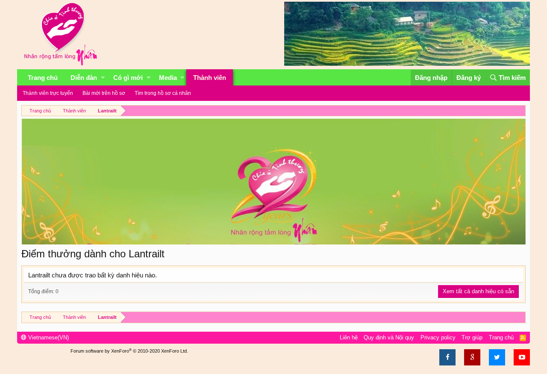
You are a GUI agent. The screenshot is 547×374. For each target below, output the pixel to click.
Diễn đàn (84, 77)
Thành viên (209, 77)
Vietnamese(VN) (47, 337)
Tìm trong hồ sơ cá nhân (163, 93)
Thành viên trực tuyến (48, 93)
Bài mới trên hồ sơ (103, 93)
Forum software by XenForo (129, 350)
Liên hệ (349, 337)
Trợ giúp (472, 337)
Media (168, 77)
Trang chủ (43, 77)
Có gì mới (128, 77)
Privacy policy (438, 337)
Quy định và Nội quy (389, 337)
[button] (103, 77)
